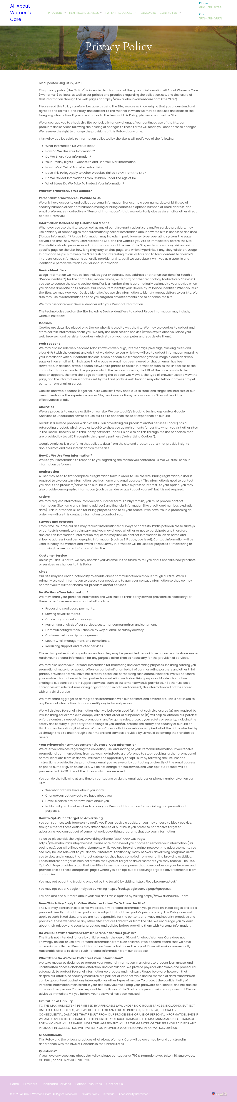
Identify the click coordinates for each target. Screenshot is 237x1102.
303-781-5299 (80, 1060)
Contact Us (169, 13)
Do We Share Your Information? (68, 156)
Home (14, 1084)
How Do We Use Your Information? (70, 151)
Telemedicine (147, 13)
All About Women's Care (20, 12)
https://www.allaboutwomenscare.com (131, 99)
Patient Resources (119, 13)
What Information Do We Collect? (70, 146)
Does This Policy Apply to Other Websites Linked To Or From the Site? (95, 173)
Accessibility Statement (134, 1094)
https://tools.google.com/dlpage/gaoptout (139, 889)
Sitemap (109, 1094)
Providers (55, 13)
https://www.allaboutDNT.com (166, 896)
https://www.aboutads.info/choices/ (65, 843)
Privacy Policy (118, 46)
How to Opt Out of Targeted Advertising (74, 167)
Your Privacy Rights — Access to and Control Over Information (90, 162)
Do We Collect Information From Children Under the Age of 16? (90, 178)
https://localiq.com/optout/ (156, 881)
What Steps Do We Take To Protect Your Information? (84, 183)
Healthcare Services (84, 13)
